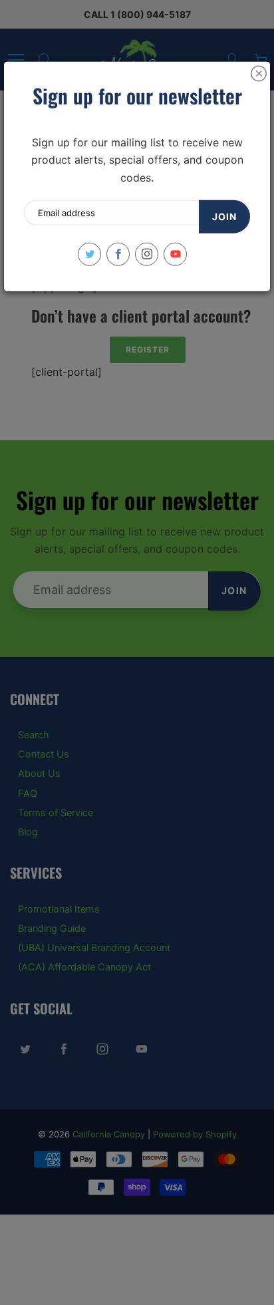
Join (224, 215)
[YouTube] (175, 253)
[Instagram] (146, 253)
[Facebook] (118, 253)
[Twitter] (89, 253)
